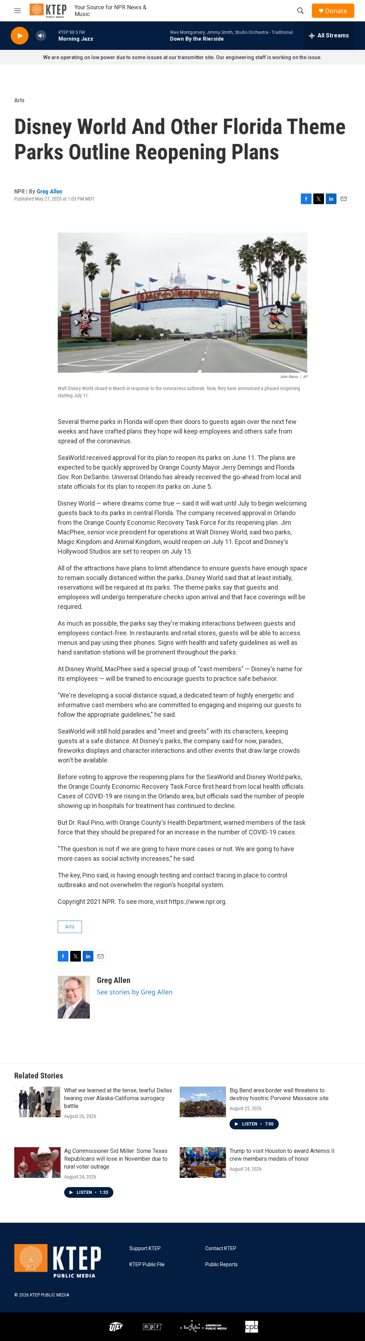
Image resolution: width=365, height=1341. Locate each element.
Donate (336, 11)
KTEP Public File (147, 1264)
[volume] (41, 36)
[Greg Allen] (74, 997)
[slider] (52, 35)
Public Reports (221, 1264)
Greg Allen (49, 191)
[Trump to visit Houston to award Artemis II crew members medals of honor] (203, 1162)
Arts (19, 100)
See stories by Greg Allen (135, 992)
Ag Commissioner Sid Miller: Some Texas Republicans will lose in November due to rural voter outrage (116, 1159)
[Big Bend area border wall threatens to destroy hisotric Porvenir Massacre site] (203, 1102)
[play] (19, 36)
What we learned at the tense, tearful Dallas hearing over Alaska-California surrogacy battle (118, 1098)
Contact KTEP (220, 1248)
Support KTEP (145, 1248)
